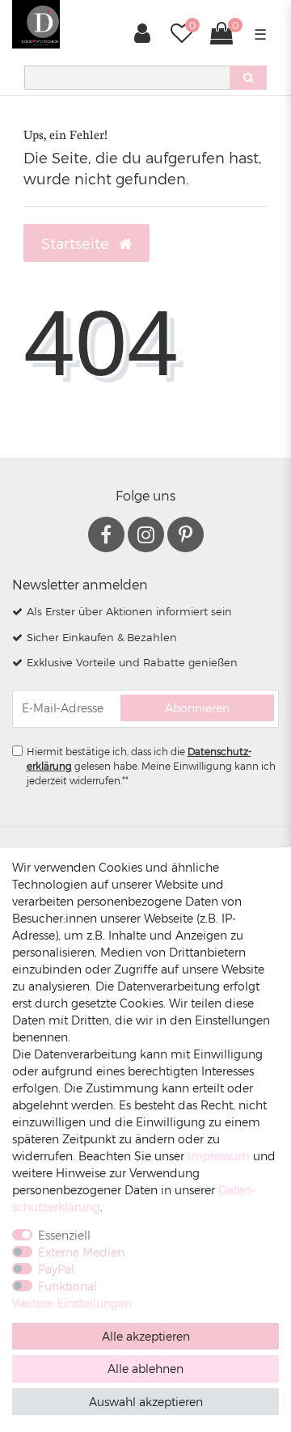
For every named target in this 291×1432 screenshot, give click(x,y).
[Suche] (248, 77)
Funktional (67, 1286)
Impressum (219, 1156)
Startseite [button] (77, 242)
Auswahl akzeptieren (146, 1402)
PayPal (56, 1269)
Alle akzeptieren (146, 1336)
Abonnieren (197, 708)
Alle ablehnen (145, 1368)
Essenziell (64, 1235)
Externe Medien (81, 1252)
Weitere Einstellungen (72, 1303)
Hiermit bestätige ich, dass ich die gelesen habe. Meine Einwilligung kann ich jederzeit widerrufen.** (151, 766)
